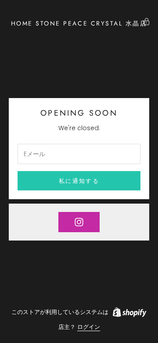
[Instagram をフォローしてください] (79, 222)
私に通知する (79, 181)
